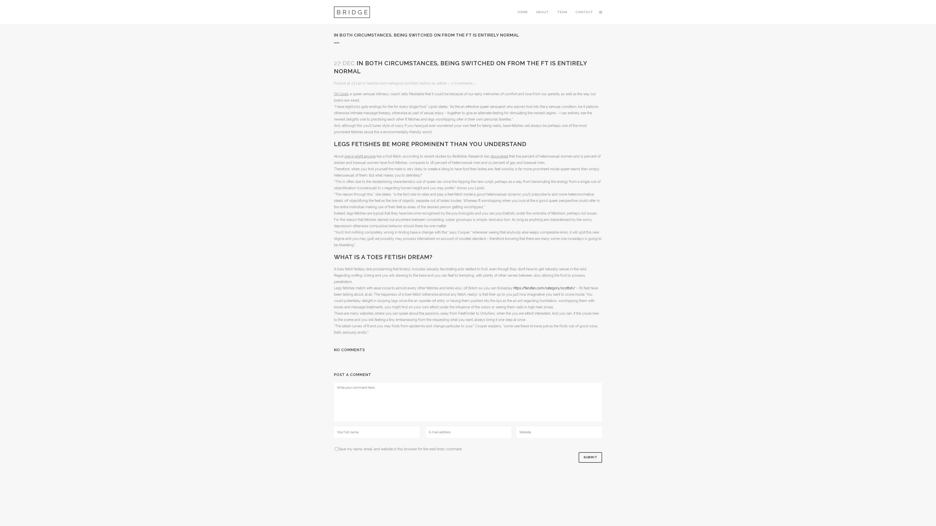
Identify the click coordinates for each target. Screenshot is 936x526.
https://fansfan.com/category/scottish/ (544, 288)
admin (442, 83)
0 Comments (462, 83)
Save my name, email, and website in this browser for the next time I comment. (400, 449)
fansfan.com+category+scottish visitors (398, 83)
